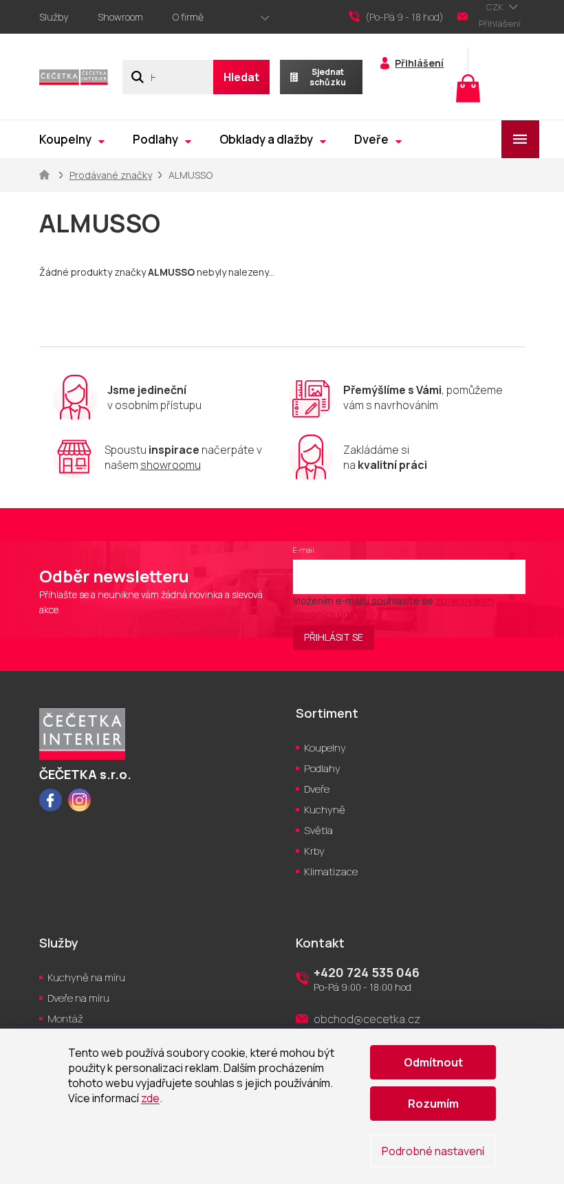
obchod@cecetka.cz (367, 1019)
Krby (314, 851)
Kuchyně (324, 809)
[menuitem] (71, 139)
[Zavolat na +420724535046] (403, 17)
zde (150, 1098)
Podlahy (322, 768)
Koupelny (325, 748)
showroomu (170, 464)
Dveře (316, 789)
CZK (496, 7)
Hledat (241, 77)
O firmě (188, 16)
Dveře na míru (78, 998)
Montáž (65, 1018)
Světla (318, 830)
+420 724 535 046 (367, 972)
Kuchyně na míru (86, 977)
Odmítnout (433, 1062)
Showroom (120, 16)
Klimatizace (331, 871)
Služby (53, 16)
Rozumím (433, 1103)
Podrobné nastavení (433, 1151)
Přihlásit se (333, 637)
